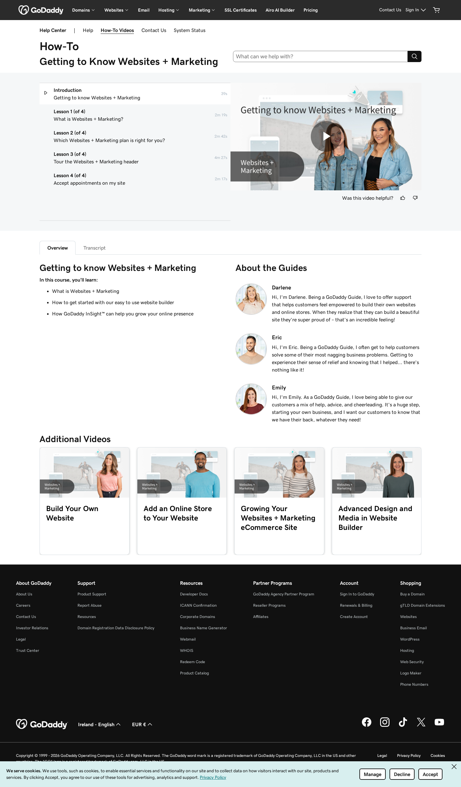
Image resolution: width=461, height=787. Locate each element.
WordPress (410, 639)
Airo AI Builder (280, 10)
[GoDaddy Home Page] (42, 724)
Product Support (91, 594)
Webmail (188, 639)
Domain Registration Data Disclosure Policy (115, 628)
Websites (408, 617)
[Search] (414, 56)
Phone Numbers (414, 684)
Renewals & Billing (356, 605)
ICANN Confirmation (198, 605)
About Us (24, 594)
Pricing (311, 10)
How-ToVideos (117, 30)
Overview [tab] (57, 247)
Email (144, 10)
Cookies (438, 755)
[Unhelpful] (415, 198)
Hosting (407, 650)
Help (88, 30)
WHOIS (186, 650)
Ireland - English (96, 724)
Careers (23, 605)
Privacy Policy (409, 755)
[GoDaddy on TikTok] (403, 725)
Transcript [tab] (94, 247)
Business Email (413, 628)
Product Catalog (194, 673)
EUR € (139, 724)
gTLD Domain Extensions (422, 605)
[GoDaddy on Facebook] (366, 725)
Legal (21, 639)
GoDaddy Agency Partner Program (283, 594)
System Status (189, 30)
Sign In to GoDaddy (357, 594)
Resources (86, 617)
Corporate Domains (197, 617)
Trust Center (27, 650)
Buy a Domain (412, 594)
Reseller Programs (269, 605)
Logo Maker (410, 673)
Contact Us (153, 30)
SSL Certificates (241, 10)
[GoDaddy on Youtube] (439, 725)
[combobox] (320, 56)
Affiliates (260, 617)
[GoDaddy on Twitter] (421, 725)
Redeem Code (192, 662)
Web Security (412, 662)
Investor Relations (32, 628)
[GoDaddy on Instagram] (384, 725)
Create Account (354, 617)
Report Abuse (89, 605)
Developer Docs (194, 594)
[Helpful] (402, 198)
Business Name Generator (203, 628)
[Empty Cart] (436, 10)
